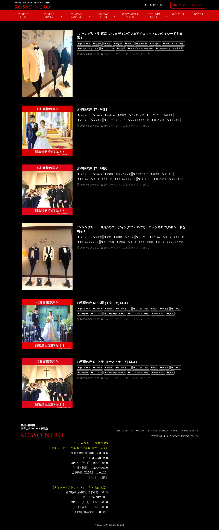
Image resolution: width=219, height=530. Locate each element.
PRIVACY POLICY (189, 436)
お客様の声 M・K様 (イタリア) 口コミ (103, 303)
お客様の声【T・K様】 (93, 109)
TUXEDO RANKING (76, 15)
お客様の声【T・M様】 (93, 168)
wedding (111, 115)
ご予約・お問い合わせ (190, 5)
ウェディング (137, 115)
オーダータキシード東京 (141, 48)
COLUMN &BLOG (154, 15)
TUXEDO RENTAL (49, 15)
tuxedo (98, 115)
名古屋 (122, 48)
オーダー (143, 43)
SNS (166, 436)
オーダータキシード (174, 43)
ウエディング (155, 115)
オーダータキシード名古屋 (170, 48)
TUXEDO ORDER (23, 15)
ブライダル (174, 120)
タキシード (85, 43)
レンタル (156, 43)
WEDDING (156, 436)
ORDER (184, 431)
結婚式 (98, 43)
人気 (171, 313)
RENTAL (194, 431)
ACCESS (198, 14)
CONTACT (174, 436)
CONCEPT (140, 431)
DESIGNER (152, 431)
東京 (109, 43)
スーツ (130, 43)
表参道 (119, 43)
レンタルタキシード (89, 48)
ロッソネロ (109, 48)
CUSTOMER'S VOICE (130, 15)
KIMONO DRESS (103, 15)
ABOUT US (177, 14)
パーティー (146, 179)
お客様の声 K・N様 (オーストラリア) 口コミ (107, 361)
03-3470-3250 (156, 5)
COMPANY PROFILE (169, 431)
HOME (117, 431)
